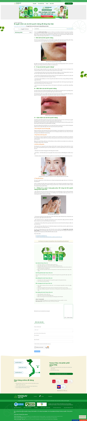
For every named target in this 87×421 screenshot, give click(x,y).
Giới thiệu (36, 407)
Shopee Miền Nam (83, 417)
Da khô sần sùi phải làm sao (41, 235)
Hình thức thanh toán (57, 407)
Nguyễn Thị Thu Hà (24, 29)
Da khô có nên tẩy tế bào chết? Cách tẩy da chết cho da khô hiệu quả (49, 236)
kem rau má (51, 35)
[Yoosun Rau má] (17, 3)
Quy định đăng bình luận (68, 407)
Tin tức (47, 3)
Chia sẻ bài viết (69, 28)
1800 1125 (68, 3)
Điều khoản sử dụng (27, 407)
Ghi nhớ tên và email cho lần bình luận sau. (43, 343)
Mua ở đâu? (52, 3)
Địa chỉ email (36, 339)
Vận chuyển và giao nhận (45, 407)
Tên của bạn (36, 335)
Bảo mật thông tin (17, 407)
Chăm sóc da (23, 26)
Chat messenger (75, 420)
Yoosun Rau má (17, 26)
